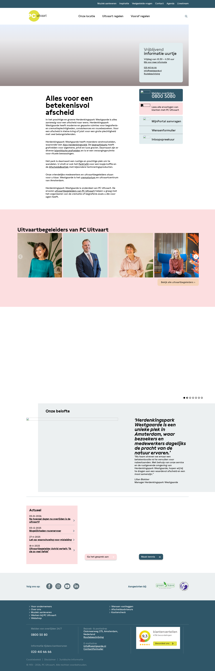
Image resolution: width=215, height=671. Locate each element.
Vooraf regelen (140, 16)
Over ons (36, 609)
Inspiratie (124, 3)
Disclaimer (50, 659)
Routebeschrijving (152, 74)
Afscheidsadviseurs (122, 609)
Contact (159, 3)
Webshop (36, 618)
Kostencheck (118, 612)
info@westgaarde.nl (153, 71)
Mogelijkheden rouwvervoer (45, 530)
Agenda (170, 3)
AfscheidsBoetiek (59, 167)
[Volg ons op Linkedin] (76, 588)
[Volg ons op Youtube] (67, 588)
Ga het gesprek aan (98, 556)
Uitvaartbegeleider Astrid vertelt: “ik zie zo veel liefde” (50, 550)
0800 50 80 (39, 634)
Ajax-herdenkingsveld (75, 144)
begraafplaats (99, 144)
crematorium (88, 177)
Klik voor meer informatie (155, 62)
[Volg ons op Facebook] (49, 588)
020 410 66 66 (150, 68)
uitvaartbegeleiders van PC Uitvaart (75, 191)
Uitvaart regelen (112, 16)
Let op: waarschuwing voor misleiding (50, 539)
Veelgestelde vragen (142, 3)
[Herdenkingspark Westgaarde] (50, 16)
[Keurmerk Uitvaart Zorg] (184, 587)
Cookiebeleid (33, 659)
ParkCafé (84, 164)
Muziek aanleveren (106, 3)
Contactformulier (93, 649)
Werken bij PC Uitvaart (43, 615)
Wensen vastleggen (122, 606)
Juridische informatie (71, 659)
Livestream (183, 3)
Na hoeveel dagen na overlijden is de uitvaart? (49, 520)
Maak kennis (148, 556)
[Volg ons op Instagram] (58, 588)
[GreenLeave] (165, 587)
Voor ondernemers (41, 606)
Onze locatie (86, 16)
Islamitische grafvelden (67, 150)
